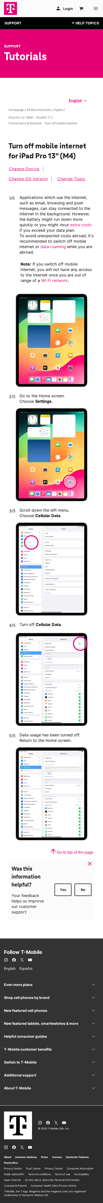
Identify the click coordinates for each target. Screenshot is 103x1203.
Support (12, 46)
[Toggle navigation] (84, 23)
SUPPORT (12, 23)
